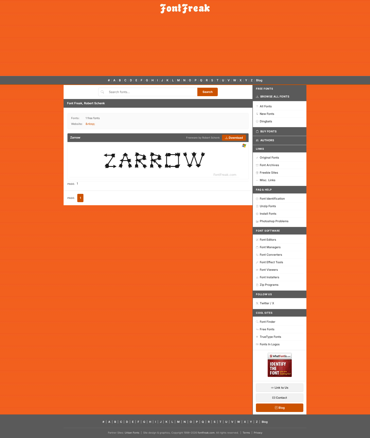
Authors (267, 140)
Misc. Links (267, 180)
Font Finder (267, 322)
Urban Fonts (132, 432)
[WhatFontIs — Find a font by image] (280, 376)
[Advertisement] (185, 47)
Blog (259, 80)
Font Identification (272, 198)
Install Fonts (268, 213)
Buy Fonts (268, 131)
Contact (281, 397)
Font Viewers (269, 270)
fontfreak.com (206, 432)
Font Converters (271, 254)
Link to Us (281, 387)
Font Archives (269, 165)
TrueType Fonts (270, 337)
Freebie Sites (269, 172)
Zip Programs (269, 285)
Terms (246, 432)
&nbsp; (90, 124)
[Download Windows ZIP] (244, 146)
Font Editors (268, 239)
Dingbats (266, 121)
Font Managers (270, 247)
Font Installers (269, 277)
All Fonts (266, 106)
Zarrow (75, 137)
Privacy (258, 432)
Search (208, 92)
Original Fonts (269, 157)
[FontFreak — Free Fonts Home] (185, 8)
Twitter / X (267, 303)
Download (235, 138)
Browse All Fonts (274, 96)
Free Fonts (267, 329)
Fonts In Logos (270, 344)
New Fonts (267, 114)
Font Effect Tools (271, 262)
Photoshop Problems (274, 221)
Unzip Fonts (268, 206)
